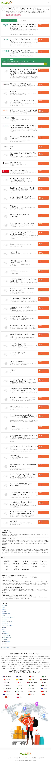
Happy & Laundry (44, 561)
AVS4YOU (4, 605)
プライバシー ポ (26, 757)
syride (16, 566)
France (20, 682)
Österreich (32, 691)
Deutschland (45, 679)
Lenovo (4, 627)
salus (3, 629)
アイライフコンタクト (7, 625)
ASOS (3, 615)
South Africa (20, 691)
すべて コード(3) (9, 20)
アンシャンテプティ (7, 621)
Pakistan (20, 688)
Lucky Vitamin (6, 641)
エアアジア (5, 623)
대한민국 (8, 685)
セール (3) (41, 20)
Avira (3, 607)
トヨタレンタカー (6, 635)
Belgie (32, 676)
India (20, 685)
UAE (20, 694)
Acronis (4, 631)
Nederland (8, 688)
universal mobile (25, 566)
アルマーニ (5, 619)
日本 (45, 682)
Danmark (8, 682)
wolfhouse (35, 561)
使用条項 (34, 757)
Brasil (45, 676)
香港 (8, 697)
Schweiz (45, 691)
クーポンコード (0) (25, 20)
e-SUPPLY (7, 561)
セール (41, 25)
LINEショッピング (6, 637)
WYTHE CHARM (16, 569)
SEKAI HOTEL (34, 563)
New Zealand (8, 694)
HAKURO (16, 561)
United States (8, 676)
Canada (8, 679)
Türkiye (8, 691)
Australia (20, 676)
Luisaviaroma (5, 633)
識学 (7, 566)
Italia (32, 685)
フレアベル (7, 563)
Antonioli (4, 611)
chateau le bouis (25, 569)
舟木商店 (35, 566)
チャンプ (4, 643)
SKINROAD (16, 563)
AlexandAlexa (6, 613)
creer (44, 566)
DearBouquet (44, 563)
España (32, 679)
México (45, 685)
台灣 (45, 694)
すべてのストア (7, 647)
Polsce (20, 697)
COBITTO (25, 561)
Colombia (20, 679)
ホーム (2, 647)
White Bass (14, 647)
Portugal (32, 694)
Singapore (32, 688)
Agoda (4, 609)
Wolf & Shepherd (25, 563)
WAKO (7, 569)
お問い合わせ (41, 757)
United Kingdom (33, 682)
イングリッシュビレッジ (8, 617)
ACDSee (4, 639)
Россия (45, 688)
